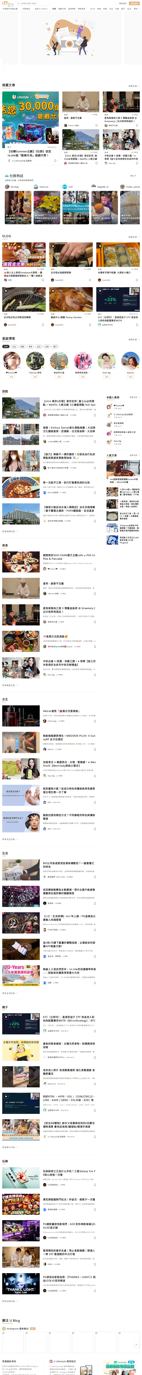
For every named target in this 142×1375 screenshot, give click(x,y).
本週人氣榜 (112, 397)
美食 (99, 8)
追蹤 (11, 377)
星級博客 (72, 8)
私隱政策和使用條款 (68, 1370)
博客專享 (81, 8)
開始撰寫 (134, 3)
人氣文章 (111, 455)
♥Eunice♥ (11, 372)
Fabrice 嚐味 (35, 372)
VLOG (92, 8)
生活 (129, 8)
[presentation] (10, 38)
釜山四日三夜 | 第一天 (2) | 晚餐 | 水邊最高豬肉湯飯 (129, 516)
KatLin (130, 372)
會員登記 (123, 3)
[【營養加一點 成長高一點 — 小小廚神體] (104, 207)
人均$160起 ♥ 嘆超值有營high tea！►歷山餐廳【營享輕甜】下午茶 (130, 492)
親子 (123, 8)
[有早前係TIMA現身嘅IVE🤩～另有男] (75, 207)
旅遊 (105, 8)
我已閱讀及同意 (115, 1371)
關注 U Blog (11, 1320)
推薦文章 (62, 8)
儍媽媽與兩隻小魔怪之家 (83, 372)
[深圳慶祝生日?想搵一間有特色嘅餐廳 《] (18, 207)
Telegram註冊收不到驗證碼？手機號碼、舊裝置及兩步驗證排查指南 (129, 528)
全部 (6, 346)
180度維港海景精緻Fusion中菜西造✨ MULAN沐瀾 (124, 480)
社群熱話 (26, 8)
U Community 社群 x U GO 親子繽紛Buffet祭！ (59, 67)
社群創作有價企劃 (10, 8)
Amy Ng (107, 372)
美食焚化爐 (59, 372)
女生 (111, 8)
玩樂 (117, 8)
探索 (54, 8)
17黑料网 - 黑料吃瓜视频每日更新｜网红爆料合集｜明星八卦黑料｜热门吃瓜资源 (129, 504)
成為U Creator (41, 8)
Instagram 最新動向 (18, 1328)
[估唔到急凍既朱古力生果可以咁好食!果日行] (47, 207)
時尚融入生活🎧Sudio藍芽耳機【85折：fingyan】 (129, 540)
